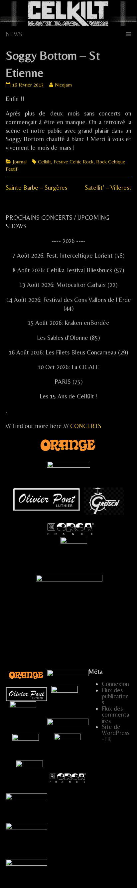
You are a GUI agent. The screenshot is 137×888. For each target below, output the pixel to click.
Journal (20, 161)
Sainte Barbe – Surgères (36, 187)
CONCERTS (85, 425)
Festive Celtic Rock (73, 161)
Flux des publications (115, 696)
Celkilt (44, 161)
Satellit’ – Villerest (108, 187)
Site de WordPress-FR (115, 733)
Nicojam (63, 85)
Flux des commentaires (115, 714)
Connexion (115, 683)
